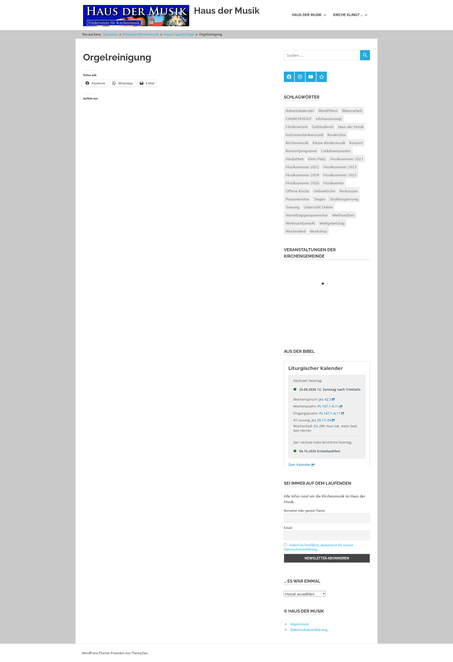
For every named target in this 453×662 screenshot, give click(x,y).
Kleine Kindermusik (329, 142)
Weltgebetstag (331, 223)
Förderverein (297, 126)
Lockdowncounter (336, 150)
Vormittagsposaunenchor (307, 214)
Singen (319, 198)
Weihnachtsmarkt (300, 223)
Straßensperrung (344, 198)
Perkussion (349, 190)
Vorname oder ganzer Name (304, 510)
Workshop (318, 231)
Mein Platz (317, 158)
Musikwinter (333, 182)
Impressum (299, 623)
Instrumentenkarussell (304, 134)
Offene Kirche (297, 190)
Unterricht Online (318, 206)
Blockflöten (328, 110)
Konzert (356, 142)
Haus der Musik (227, 10)
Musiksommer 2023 (340, 166)
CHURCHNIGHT (299, 118)
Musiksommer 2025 (340, 174)
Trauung (292, 206)
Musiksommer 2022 (302, 166)
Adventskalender (300, 110)
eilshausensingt (329, 118)
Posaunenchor (298, 198)
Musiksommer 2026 (302, 182)
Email (288, 527)
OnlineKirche (324, 190)
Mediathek (295, 158)
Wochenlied (296, 231)
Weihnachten (343, 214)
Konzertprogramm (301, 150)
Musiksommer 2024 (302, 174)
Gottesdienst (323, 126)
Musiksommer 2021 (346, 158)
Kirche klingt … (348, 15)
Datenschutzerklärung (308, 629)
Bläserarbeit (352, 110)
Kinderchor (336, 134)
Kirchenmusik (297, 142)
